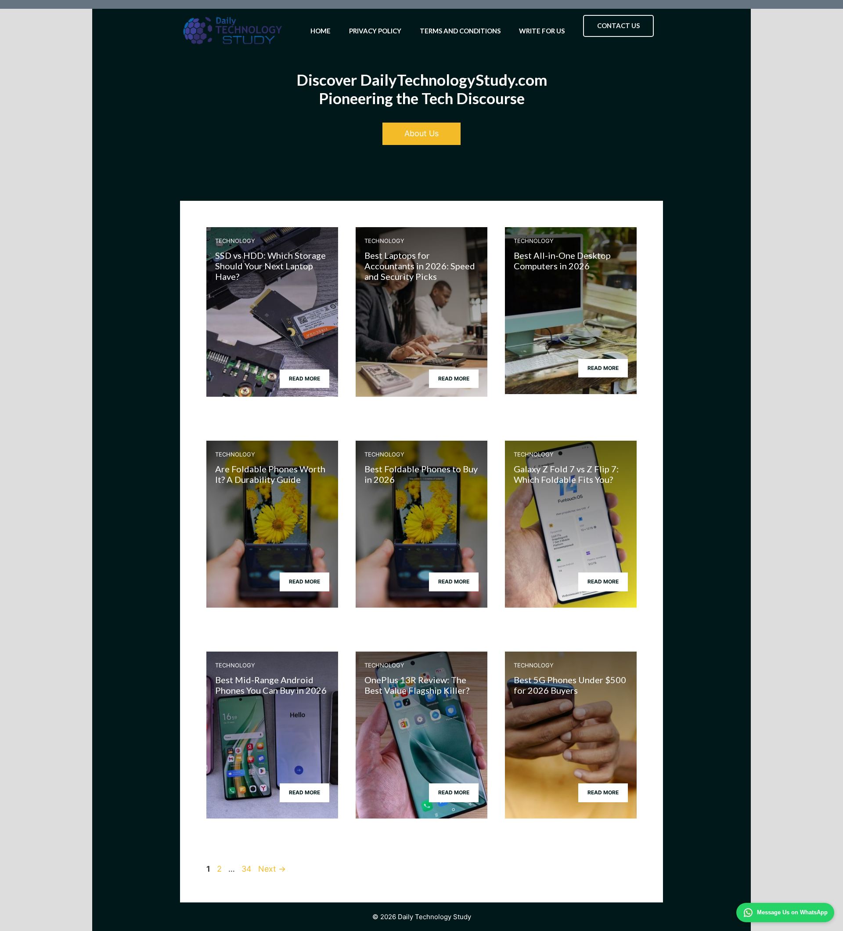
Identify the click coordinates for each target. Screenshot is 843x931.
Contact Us (618, 25)
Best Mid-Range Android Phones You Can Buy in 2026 (271, 685)
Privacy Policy (375, 31)
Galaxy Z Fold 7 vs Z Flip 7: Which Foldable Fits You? (566, 474)
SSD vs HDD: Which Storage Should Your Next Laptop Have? (270, 266)
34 (247, 868)
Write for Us (542, 31)
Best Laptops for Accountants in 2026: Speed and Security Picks (419, 266)
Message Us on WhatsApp (792, 912)
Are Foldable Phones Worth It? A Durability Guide (270, 474)
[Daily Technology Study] (232, 31)
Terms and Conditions (460, 31)
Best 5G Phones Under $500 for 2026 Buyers (570, 685)
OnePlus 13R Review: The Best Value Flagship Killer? (416, 685)
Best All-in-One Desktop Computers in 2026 (562, 260)
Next (272, 868)
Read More (304, 378)
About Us (421, 133)
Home (320, 31)
